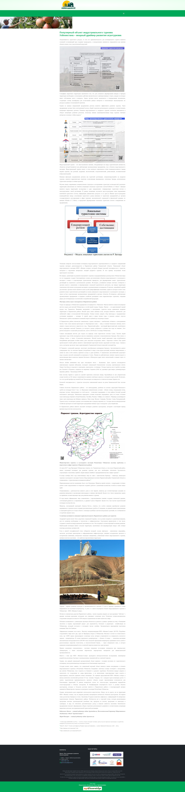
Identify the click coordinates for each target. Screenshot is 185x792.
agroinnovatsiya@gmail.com (67, 762)
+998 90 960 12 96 (65, 760)
